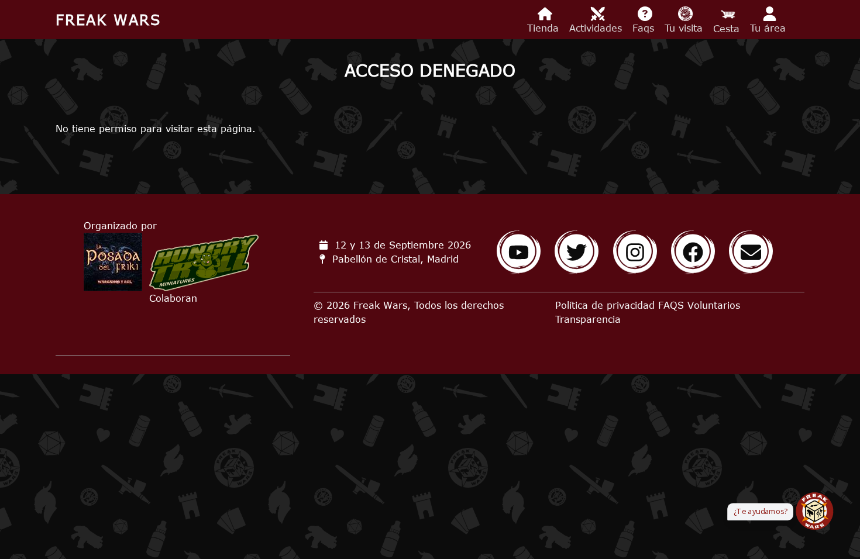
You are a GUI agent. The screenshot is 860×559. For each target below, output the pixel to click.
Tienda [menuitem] (544, 28)
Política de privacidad (605, 305)
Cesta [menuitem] (728, 28)
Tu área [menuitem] (769, 28)
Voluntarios (713, 305)
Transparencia (588, 319)
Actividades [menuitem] (597, 28)
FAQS (671, 305)
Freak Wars (108, 19)
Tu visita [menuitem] (685, 28)
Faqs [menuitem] (645, 28)
